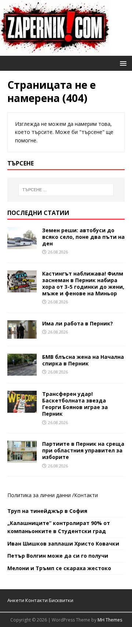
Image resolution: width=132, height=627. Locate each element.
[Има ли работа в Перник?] (22, 334)
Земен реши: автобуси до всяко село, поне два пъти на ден (83, 237)
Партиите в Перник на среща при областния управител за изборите (83, 450)
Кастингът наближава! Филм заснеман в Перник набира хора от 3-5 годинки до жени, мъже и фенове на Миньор (83, 283)
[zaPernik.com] (55, 51)
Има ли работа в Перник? (77, 323)
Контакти (86, 495)
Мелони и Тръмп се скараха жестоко (59, 568)
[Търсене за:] (66, 189)
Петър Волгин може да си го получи (57, 555)
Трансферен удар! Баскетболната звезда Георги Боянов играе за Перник (75, 404)
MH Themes (110, 620)
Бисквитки (61, 600)
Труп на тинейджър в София (47, 510)
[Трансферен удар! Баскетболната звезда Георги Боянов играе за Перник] (22, 408)
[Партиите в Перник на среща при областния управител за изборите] (22, 458)
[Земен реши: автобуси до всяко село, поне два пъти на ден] (22, 244)
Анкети (15, 600)
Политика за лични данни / (40, 495)
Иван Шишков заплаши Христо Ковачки (63, 543)
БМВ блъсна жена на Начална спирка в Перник (83, 360)
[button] (122, 63)
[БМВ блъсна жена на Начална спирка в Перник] (22, 371)
